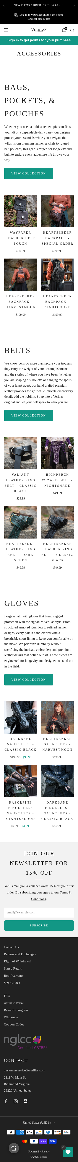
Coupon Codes (14, 1024)
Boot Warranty (14, 975)
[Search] (72, 30)
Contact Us (11, 947)
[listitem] (39, 5)
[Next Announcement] (74, 5)
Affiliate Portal (14, 1003)
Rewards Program (16, 1010)
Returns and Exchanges (20, 954)
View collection (28, 173)
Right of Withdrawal (17, 961)
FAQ (7, 996)
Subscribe (39, 925)
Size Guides (12, 983)
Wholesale (11, 1017)
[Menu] (6, 30)
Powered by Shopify (39, 1151)
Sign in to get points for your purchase (39, 40)
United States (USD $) (37, 1122)
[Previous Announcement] (3, 5)
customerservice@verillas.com (24, 1070)
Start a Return (13, 968)
